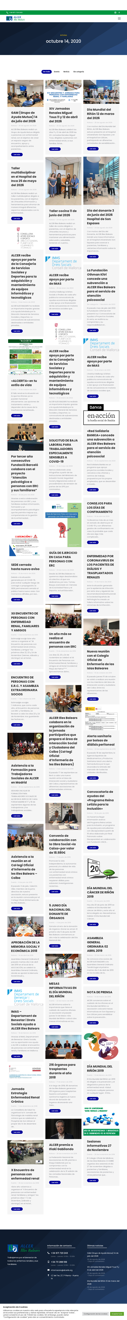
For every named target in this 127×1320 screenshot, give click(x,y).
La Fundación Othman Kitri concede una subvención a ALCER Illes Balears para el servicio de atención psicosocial (101, 285)
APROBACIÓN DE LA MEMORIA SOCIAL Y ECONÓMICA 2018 (25, 946)
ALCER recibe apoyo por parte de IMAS (61, 279)
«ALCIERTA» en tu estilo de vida (24, 383)
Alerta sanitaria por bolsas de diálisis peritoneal (101, 740)
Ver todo (46, 72)
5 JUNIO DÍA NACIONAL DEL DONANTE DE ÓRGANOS (60, 911)
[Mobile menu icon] (119, 18)
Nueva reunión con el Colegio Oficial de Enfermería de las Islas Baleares (100, 659)
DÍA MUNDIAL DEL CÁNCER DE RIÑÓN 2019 (100, 892)
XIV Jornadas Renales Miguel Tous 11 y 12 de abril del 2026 (63, 115)
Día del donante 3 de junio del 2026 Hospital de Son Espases (100, 217)
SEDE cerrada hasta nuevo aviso (25, 567)
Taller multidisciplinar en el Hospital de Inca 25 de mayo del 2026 (23, 176)
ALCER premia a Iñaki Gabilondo (61, 1147)
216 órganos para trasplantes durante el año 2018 (62, 1071)
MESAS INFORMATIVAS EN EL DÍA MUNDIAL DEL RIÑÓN (63, 990)
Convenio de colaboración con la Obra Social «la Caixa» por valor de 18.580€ (62, 844)
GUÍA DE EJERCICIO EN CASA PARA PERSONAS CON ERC (63, 559)
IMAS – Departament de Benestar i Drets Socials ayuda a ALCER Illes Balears (25, 1020)
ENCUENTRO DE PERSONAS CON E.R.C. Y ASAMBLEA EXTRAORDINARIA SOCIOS (25, 685)
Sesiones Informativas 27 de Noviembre (99, 1145)
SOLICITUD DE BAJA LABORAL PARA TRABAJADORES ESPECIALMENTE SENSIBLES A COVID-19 (63, 451)
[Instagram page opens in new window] (115, 12)
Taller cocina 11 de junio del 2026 (63, 213)
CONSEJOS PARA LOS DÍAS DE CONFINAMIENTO (99, 507)
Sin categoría (78, 72)
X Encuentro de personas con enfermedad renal (25, 1174)
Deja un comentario (96, 1261)
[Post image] (25, 93)
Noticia (66, 72)
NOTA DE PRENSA (99, 992)
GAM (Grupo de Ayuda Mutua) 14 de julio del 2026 (24, 117)
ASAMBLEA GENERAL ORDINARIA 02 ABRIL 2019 (97, 944)
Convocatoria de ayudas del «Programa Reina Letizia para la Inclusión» (100, 800)
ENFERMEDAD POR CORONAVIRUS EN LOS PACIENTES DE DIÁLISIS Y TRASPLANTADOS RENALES (100, 566)
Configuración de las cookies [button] (95, 1314)
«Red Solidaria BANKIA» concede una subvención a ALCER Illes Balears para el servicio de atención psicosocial (101, 443)
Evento (57, 72)
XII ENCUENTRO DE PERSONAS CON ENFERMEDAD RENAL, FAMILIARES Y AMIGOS (25, 621)
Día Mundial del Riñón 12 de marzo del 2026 (100, 114)
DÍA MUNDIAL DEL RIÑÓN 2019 (99, 1068)
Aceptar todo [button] (117, 1314)
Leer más (17, 154)
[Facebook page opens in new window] (119, 12)
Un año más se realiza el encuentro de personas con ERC (62, 640)
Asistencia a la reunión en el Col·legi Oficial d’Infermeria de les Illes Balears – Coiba (24, 867)
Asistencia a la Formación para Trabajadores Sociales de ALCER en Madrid (25, 774)
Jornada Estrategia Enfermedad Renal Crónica (25, 1095)
